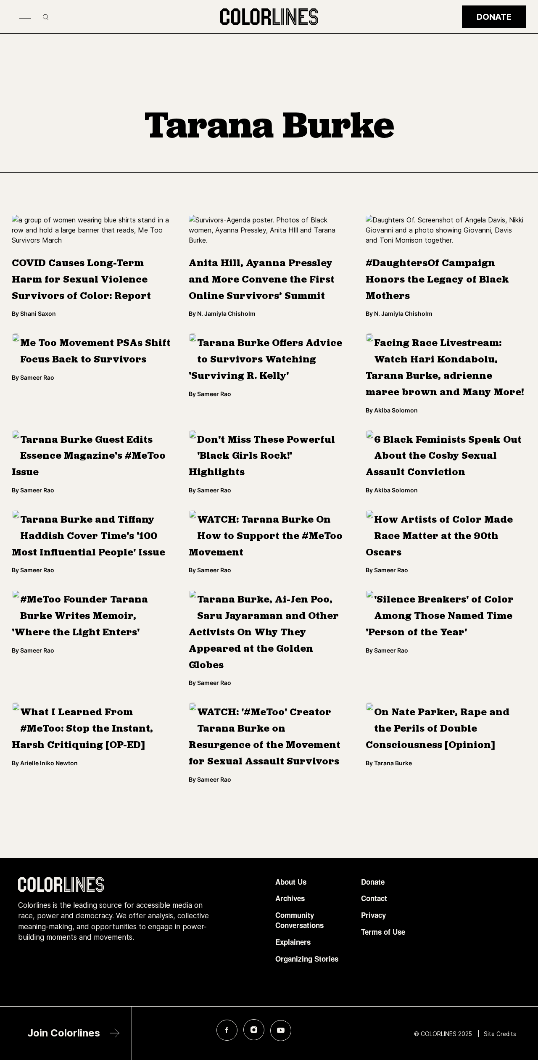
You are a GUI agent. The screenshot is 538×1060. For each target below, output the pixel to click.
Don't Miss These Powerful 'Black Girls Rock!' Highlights (262, 456)
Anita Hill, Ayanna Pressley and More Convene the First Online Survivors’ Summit (262, 280)
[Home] (269, 16)
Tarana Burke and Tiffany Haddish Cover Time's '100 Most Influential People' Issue (88, 536)
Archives (290, 898)
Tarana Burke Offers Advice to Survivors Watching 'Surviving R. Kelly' (265, 359)
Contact (374, 898)
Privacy (373, 915)
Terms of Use (383, 932)
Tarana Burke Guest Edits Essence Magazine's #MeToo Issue (89, 456)
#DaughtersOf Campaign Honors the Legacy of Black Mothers (437, 280)
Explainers (293, 942)
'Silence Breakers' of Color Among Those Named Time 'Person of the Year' (440, 616)
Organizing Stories (306, 959)
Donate (494, 17)
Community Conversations (299, 920)
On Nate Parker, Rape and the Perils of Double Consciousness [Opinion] (437, 729)
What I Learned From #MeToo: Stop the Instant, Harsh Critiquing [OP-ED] (82, 729)
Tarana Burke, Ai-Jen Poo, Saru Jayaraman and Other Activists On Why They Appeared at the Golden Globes (264, 632)
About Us (290, 882)
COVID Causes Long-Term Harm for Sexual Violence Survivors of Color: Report (81, 280)
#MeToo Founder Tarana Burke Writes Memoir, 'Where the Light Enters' (80, 616)
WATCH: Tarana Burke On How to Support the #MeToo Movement (266, 536)
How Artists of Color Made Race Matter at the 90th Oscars (439, 536)
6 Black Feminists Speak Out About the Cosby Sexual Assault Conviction (444, 456)
